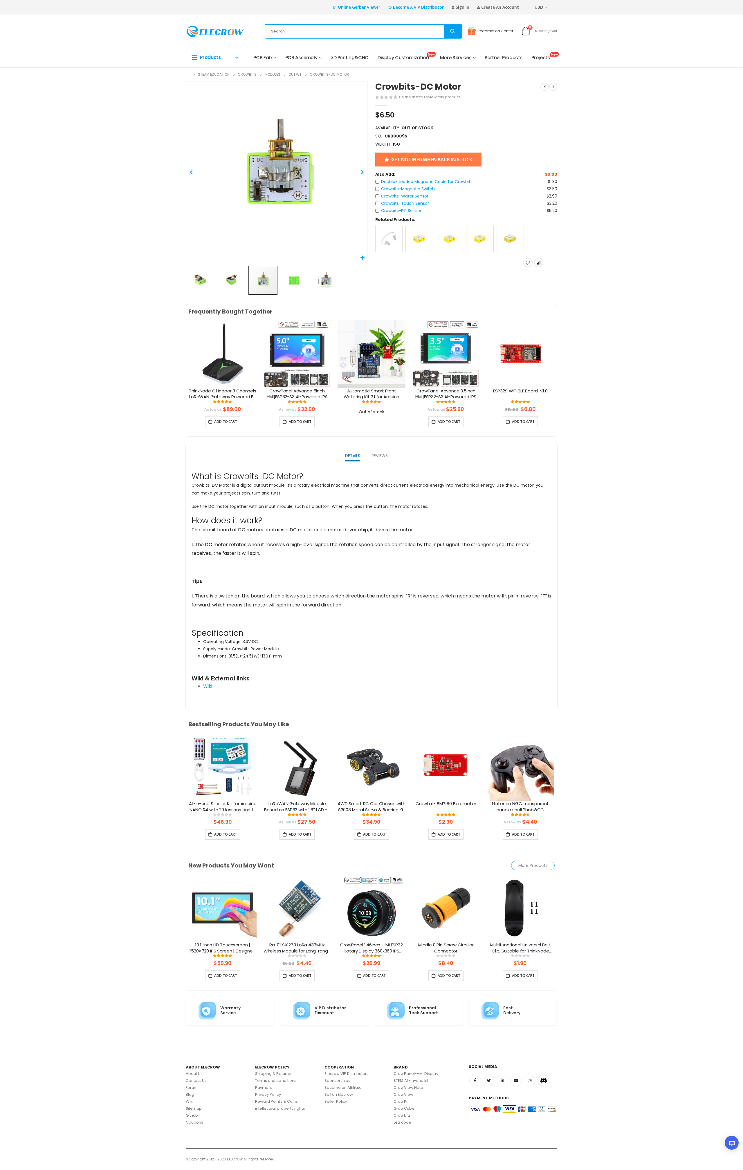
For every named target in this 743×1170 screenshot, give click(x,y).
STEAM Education (214, 74)
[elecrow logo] (206, 31)
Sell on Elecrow (338, 1094)
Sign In (462, 7)
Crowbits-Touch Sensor (405, 203)
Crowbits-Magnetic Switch (408, 189)
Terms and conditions (275, 1080)
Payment (263, 1087)
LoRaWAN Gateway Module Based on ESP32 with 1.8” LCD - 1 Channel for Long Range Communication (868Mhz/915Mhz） (297, 807)
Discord (543, 1080)
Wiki (207, 686)
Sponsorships (337, 1080)
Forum (192, 1087)
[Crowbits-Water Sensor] (450, 238)
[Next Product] (553, 87)
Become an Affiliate (343, 1087)
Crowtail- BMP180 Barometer (446, 804)
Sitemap (194, 1108)
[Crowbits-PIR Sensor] (510, 238)
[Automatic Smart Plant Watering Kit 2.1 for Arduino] (371, 353)
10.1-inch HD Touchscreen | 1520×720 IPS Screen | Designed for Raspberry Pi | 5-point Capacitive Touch (223, 948)
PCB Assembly (301, 57)
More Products (533, 865)
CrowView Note (408, 1087)
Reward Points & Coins (276, 1101)
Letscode (402, 1122)
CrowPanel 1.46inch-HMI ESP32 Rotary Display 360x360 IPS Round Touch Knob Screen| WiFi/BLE (371, 948)
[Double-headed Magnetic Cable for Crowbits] (389, 238)
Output (295, 74)
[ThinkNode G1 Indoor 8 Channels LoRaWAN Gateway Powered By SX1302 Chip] (223, 353)
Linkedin (502, 1080)
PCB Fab (262, 57)
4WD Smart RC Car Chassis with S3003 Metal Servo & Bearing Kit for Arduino (371, 807)
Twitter (489, 1080)
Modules (272, 74)
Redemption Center (495, 30)
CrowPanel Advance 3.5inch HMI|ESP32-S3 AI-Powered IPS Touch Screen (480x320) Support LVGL (445, 394)
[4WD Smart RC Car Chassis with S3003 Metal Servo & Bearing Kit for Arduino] (371, 766)
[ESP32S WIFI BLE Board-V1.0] (520, 353)
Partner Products (503, 57)
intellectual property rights (280, 1108)
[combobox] (363, 31)
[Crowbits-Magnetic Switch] (419, 238)
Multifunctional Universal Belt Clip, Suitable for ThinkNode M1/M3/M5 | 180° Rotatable (520, 948)
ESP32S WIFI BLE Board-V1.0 (520, 391)
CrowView (403, 1094)
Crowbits (247, 74)
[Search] (452, 31)
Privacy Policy (268, 1094)
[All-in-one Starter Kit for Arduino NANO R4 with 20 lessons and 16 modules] (223, 766)
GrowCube (404, 1108)
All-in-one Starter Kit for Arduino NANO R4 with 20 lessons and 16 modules (223, 807)
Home (188, 74)
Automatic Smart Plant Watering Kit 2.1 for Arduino (372, 394)
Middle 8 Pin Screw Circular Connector (446, 948)
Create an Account (500, 7)
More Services (455, 57)
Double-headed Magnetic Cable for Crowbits (427, 181)
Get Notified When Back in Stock (432, 159)
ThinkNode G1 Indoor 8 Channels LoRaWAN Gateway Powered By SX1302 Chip (222, 394)
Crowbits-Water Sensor (404, 196)
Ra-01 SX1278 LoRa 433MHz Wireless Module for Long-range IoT (297, 948)
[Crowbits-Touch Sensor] (480, 238)
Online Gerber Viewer (359, 7)
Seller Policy (335, 1101)
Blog (190, 1094)
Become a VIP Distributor (418, 7)
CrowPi (400, 1101)
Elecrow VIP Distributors (346, 1073)
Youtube (516, 1080)
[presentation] (181, 360)
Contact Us (196, 1080)
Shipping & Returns (273, 1073)
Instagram (529, 1080)
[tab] (352, 456)
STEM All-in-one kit (411, 1080)
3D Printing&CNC (350, 57)
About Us (194, 1073)
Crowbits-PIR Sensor (401, 210)
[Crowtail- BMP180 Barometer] (446, 766)
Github (192, 1115)
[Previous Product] (544, 87)
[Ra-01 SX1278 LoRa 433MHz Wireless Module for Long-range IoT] (297, 907)
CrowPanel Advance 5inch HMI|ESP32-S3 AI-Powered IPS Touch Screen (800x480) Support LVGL (297, 394)
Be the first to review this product (429, 97)
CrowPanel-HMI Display (416, 1073)
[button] (362, 258)
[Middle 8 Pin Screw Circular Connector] (446, 907)
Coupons (194, 1122)
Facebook (475, 1080)
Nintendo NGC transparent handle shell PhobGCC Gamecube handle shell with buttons (520, 807)
